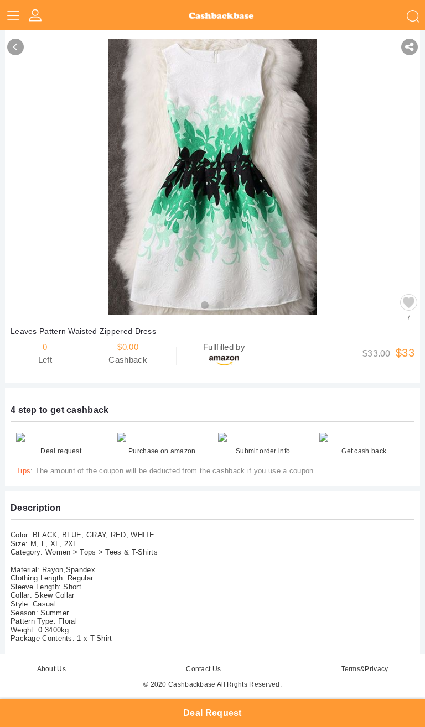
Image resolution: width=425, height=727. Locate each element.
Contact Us (203, 669)
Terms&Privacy (364, 669)
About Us (51, 669)
